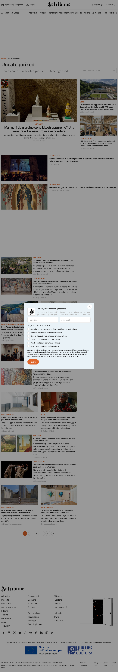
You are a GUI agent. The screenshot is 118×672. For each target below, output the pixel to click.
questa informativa (81, 354)
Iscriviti (33, 362)
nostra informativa (60, 352)
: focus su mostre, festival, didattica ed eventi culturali (54, 329)
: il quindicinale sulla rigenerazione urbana (49, 336)
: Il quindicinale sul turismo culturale (45, 343)
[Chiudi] (89, 306)
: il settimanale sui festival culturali (45, 346)
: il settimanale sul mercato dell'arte (46, 333)
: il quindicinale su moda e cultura (45, 339)
